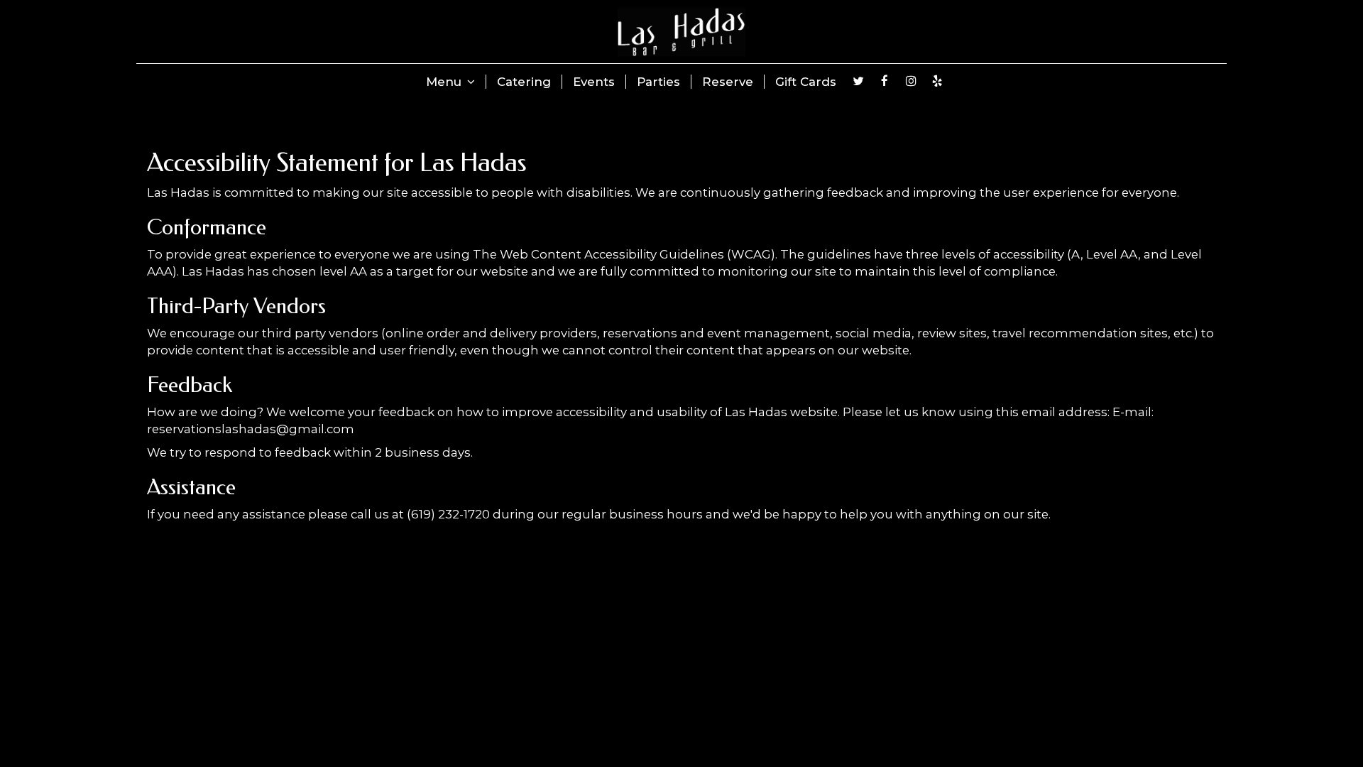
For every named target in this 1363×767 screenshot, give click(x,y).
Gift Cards (805, 82)
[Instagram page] (910, 81)
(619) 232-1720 (448, 514)
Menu (445, 82)
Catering (524, 82)
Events (594, 82)
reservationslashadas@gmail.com (250, 429)
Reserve (727, 82)
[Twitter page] (858, 81)
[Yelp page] (937, 81)
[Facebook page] (884, 81)
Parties (658, 82)
